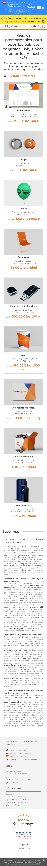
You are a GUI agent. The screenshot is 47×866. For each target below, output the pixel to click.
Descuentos (10, 794)
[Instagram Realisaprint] (23, 845)
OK (39, 8)
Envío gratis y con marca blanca (23, 760)
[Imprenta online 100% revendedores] (23, 26)
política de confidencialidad (29, 864)
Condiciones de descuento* (17, 802)
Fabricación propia (18, 756)
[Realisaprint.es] (11, 27)
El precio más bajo (14, 797)
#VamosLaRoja (12, 805)
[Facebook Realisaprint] (20, 845)
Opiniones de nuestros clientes (18, 799)
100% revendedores (18, 750)
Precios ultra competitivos (20, 753)
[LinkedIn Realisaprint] (26, 845)
